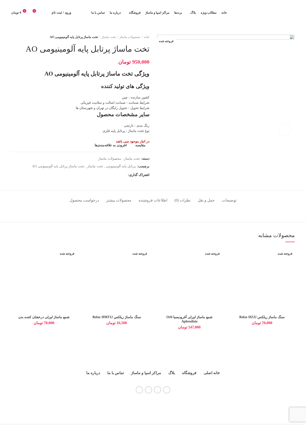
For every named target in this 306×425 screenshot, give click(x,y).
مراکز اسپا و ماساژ (146, 373)
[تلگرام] (112, 175)
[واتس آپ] (118, 175)
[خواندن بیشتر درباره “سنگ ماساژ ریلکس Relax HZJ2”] (233, 265)
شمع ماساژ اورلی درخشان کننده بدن (44, 317)
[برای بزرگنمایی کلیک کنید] (285, 129)
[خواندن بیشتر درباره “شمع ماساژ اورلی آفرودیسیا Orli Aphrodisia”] (160, 265)
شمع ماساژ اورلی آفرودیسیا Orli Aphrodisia (189, 319)
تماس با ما (115, 373)
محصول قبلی (23, 37)
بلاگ (171, 373)
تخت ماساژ (109, 37)
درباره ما (93, 373)
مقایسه (140, 145)
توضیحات (229, 200)
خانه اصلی (212, 373)
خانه (146, 37)
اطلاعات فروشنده (153, 200)
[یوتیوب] (157, 389)
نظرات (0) (183, 200)
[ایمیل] (124, 175)
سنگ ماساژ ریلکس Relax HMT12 (117, 317)
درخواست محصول (84, 200)
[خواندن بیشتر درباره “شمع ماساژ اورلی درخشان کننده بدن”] (15, 265)
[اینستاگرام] (166, 389)
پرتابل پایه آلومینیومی (121, 166)
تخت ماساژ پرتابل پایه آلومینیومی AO (58, 166)
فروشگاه (189, 373)
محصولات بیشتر (118, 200)
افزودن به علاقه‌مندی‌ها (111, 145)
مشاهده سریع (233, 276)
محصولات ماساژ (130, 37)
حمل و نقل (206, 200)
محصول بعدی (13, 37)
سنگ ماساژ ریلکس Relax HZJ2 (262, 317)
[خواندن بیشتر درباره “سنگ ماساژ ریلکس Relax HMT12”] (87, 265)
